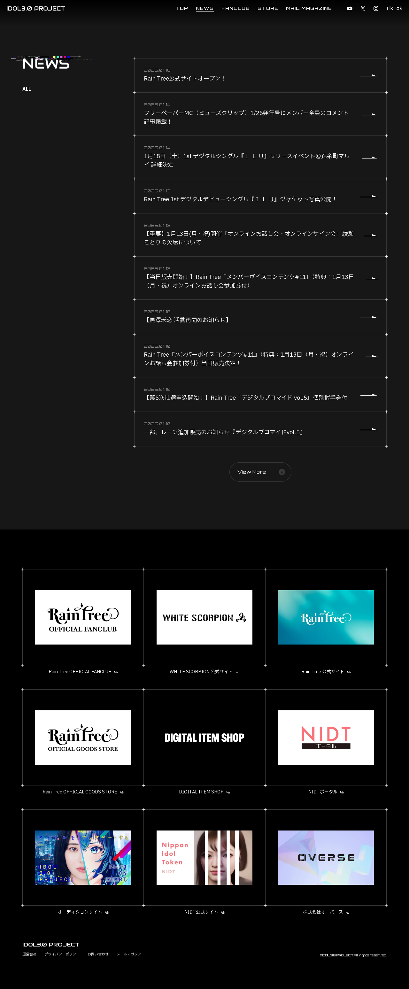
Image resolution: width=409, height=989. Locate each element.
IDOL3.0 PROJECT (35, 8)
